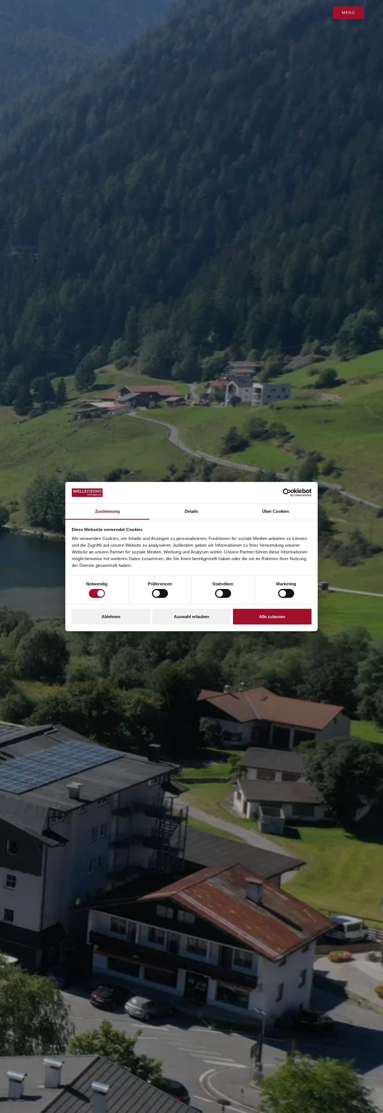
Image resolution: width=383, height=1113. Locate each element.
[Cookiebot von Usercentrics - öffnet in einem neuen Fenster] (287, 492)
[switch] (160, 593)
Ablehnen (110, 616)
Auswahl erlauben (191, 616)
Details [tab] (192, 511)
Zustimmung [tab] (107, 511)
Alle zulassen (272, 616)
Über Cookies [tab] (275, 511)
